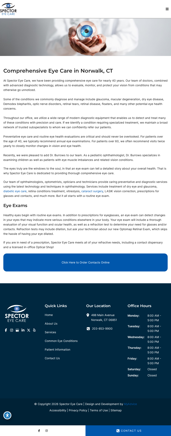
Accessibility (57, 410)
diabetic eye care (15, 191)
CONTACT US (131, 430)
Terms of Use (99, 410)
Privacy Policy (78, 410)
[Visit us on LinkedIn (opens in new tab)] (22, 330)
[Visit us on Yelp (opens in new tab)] (34, 330)
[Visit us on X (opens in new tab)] (28, 330)
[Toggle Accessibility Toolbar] (7, 415)
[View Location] (88, 315)
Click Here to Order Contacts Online (86, 262)
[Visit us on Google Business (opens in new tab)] (17, 330)
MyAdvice (130, 404)
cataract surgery (92, 191)
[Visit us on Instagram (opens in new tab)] (11, 330)
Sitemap (116, 410)
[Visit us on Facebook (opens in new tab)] (5, 330)
